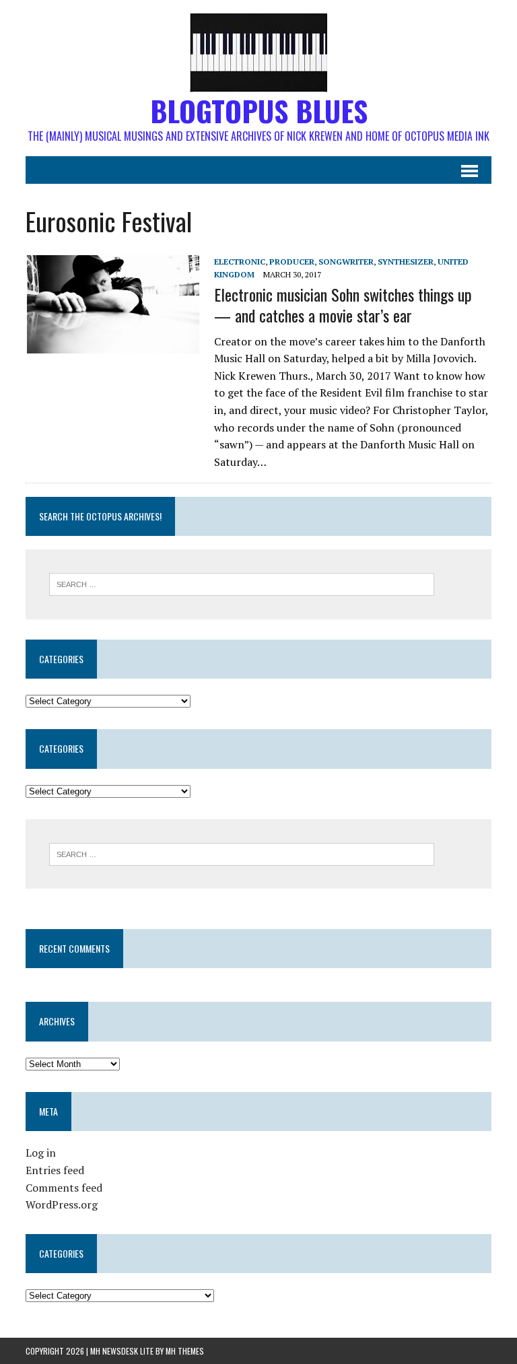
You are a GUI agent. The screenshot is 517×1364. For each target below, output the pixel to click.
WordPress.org (62, 1204)
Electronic (239, 262)
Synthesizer (406, 262)
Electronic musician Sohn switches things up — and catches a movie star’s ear (343, 304)
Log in (41, 1152)
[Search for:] (241, 583)
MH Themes (185, 1351)
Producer (291, 262)
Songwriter (346, 262)
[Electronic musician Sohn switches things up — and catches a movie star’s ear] (113, 344)
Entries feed (55, 1170)
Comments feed (64, 1187)
